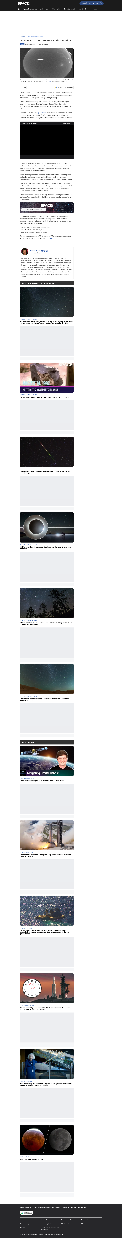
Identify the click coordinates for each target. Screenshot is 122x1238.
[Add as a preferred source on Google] (26, 1213)
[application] (47, 140)
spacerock (42, 113)
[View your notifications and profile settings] (93, 3)
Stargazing (56, 9)
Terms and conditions (67, 1220)
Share (24, 87)
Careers (22, 1228)
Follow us (59, 87)
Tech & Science (84, 9)
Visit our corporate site (78, 1207)
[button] (99, 3)
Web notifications (86, 1224)
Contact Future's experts (48, 1220)
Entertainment (69, 9)
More (95, 9)
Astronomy (44, 9)
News (22, 44)
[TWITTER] (42, 251)
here (51, 238)
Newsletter (70, 87)
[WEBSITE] (44, 251)
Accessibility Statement (48, 1224)
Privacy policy (85, 1220)
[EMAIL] (47, 251)
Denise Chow (31, 44)
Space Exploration (30, 9)
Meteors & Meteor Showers (35, 36)
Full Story (49, 81)
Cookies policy (24, 1224)
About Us (23, 1220)
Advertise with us (66, 1224)
